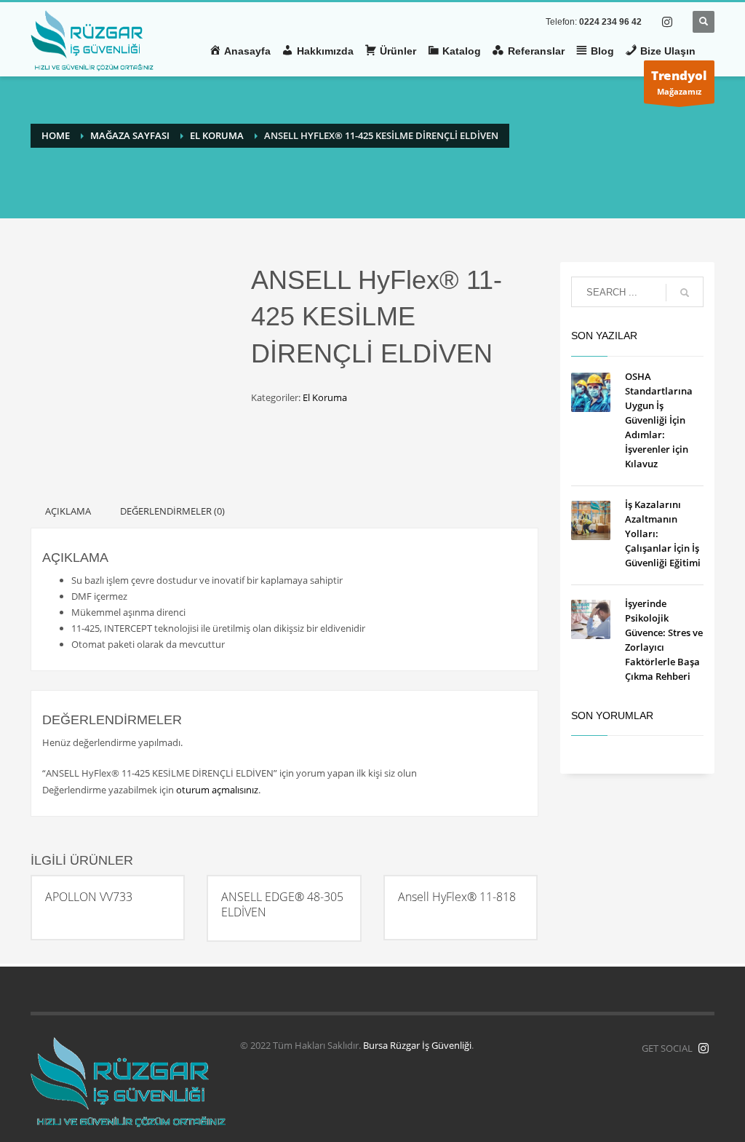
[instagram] (667, 22)
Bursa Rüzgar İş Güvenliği (417, 1045)
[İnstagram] (703, 1048)
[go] (685, 292)
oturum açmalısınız (217, 789)
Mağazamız (679, 82)
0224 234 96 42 (610, 22)
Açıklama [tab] (68, 511)
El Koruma (325, 397)
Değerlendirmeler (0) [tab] (172, 511)
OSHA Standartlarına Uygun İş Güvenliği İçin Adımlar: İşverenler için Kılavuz (659, 420)
